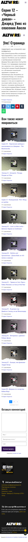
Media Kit (4, 489)
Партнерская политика (9, 487)
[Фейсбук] (4, 106)
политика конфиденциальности (11, 485)
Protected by (14, 453)
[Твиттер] (8, 106)
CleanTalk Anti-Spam (16, 453)
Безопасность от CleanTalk (11, 537)
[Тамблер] (22, 106)
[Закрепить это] (17, 106)
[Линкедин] (13, 106)
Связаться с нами (7, 491)
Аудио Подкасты (7, 99)
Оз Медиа (14, 532)
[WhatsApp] (4, 111)
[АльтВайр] (10, 2)
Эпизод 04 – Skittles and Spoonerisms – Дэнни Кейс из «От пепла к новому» (13, 255)
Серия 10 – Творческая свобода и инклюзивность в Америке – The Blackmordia (13, 146)
